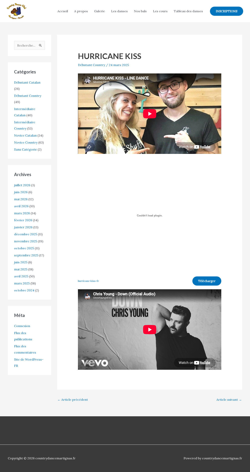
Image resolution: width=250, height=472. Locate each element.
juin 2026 (21, 192)
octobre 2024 (24, 290)
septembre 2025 (26, 255)
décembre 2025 (25, 234)
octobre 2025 (24, 248)
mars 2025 (22, 283)
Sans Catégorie (25, 149)
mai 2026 (21, 199)
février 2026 (23, 220)
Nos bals (140, 11)
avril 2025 (21, 276)
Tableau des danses (188, 11)
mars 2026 (22, 213)
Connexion (22, 326)
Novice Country (26, 142)
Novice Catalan (25, 135)
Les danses (119, 11)
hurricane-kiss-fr (88, 281)
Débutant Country (27, 96)
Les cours (160, 11)
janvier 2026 (23, 227)
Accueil (62, 11)
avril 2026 (21, 206)
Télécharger (206, 281)
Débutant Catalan (27, 82)
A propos (81, 11)
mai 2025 (20, 269)
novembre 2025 (25, 241)
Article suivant (229, 399)
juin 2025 (20, 262)
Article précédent (72, 399)
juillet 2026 (22, 185)
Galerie (99, 11)
